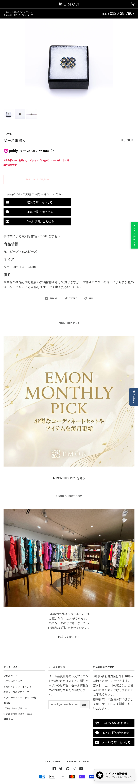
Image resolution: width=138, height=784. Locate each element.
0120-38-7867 (122, 13)
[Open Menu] (9, 4)
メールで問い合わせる (39, 221)
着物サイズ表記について (16, 692)
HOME (8, 133)
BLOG (7, 703)
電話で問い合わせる (40, 202)
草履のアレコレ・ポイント (18, 686)
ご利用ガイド (11, 675)
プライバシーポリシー (15, 708)
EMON (50, 761)
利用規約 (8, 719)
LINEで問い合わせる (40, 211)
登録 (84, 704)
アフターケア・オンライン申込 (20, 697)
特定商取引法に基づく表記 (18, 713)
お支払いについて (13, 681)
